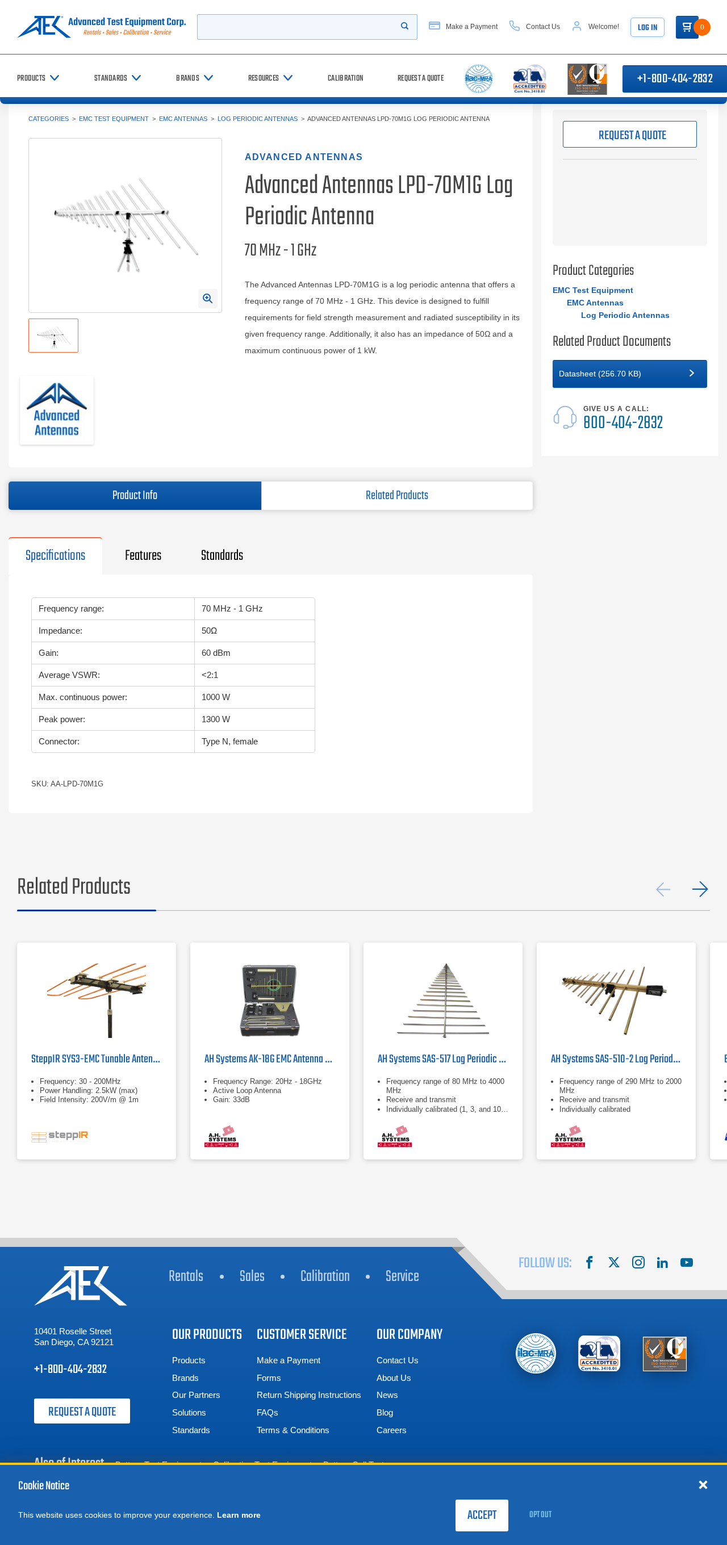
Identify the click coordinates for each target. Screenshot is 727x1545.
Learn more (239, 1514)
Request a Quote (82, 1412)
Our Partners (196, 1395)
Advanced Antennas (304, 157)
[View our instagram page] (638, 1264)
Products (189, 1360)
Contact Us (398, 1360)
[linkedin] (662, 1264)
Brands (185, 1378)
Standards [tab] (222, 556)
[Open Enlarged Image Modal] (208, 298)
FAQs (267, 1412)
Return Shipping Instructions (309, 1395)
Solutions (189, 1412)
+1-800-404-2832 (70, 1369)
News (387, 1395)
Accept (481, 1515)
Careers (392, 1430)
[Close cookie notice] (703, 1484)
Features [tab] (143, 556)
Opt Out (540, 1515)
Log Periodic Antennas (258, 118)
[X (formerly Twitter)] (614, 1264)
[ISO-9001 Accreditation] (665, 1353)
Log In (647, 28)
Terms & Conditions (293, 1430)
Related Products (397, 495)
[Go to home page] (101, 27)
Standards (191, 1430)
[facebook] (589, 1264)
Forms (269, 1378)
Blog (385, 1412)
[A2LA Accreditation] (600, 1353)
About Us (394, 1378)
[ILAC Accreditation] (536, 1353)
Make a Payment (288, 1360)
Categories (48, 118)
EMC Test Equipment (114, 118)
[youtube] (686, 1264)
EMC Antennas (183, 118)
